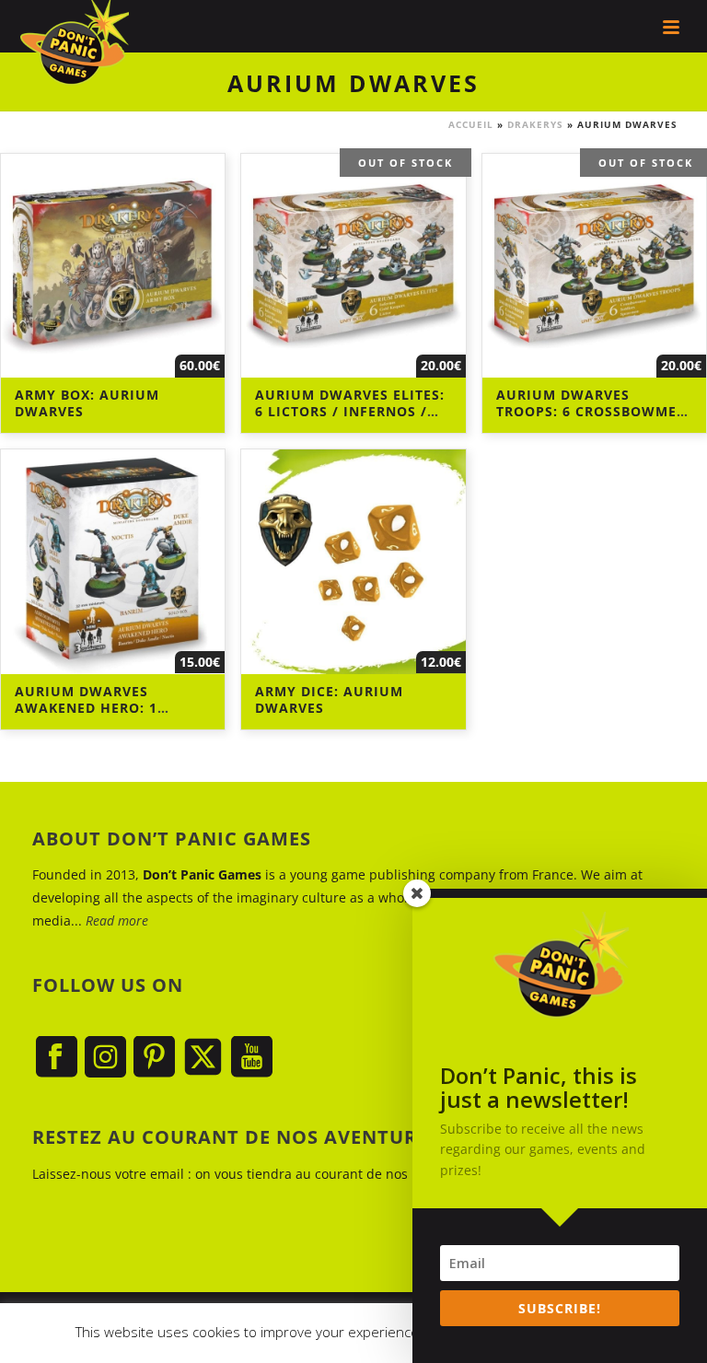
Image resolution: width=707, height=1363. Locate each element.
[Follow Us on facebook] (56, 1057)
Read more (117, 920)
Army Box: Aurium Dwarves (87, 403)
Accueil (470, 124)
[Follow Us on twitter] (203, 1057)
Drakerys (535, 124)
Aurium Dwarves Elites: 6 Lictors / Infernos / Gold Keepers (350, 411)
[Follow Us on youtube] (251, 1057)
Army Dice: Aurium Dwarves (329, 699)
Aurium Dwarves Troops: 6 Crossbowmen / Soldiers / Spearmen (592, 411)
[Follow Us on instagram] (105, 1057)
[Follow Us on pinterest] (154, 1057)
